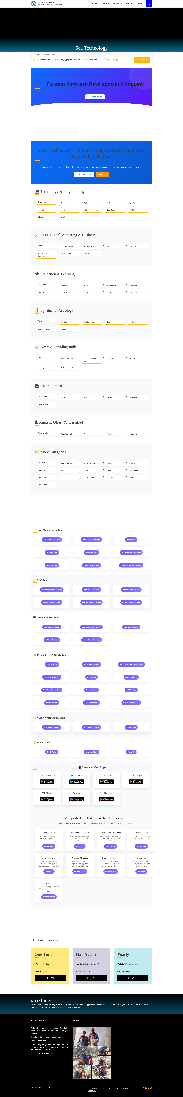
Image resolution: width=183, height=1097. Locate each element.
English (86, 285)
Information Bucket (68, 463)
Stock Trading (66, 253)
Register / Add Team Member (131, 565)
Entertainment (43, 396)
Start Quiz (49, 871)
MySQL (132, 210)
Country (41, 368)
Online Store (134, 247)
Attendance (131, 539)
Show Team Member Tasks (131, 552)
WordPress (65, 210)
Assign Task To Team (91, 565)
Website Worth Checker (131, 590)
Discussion (134, 434)
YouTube (87, 253)
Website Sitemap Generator (52, 590)
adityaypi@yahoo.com (70, 60)
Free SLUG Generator (52, 677)
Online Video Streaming (91, 640)
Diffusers (110, 463)
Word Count (91, 677)
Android (64, 203)
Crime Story (111, 358)
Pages (109, 470)
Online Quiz (134, 292)
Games (109, 397)
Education (42, 284)
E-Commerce (89, 247)
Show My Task (52, 552)
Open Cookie (141, 846)
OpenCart (41, 470)
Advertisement (66, 434)
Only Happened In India (90, 360)
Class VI (87, 292)
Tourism (110, 477)
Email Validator (51, 664)
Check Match (110, 846)
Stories (63, 397)
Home (37, 54)
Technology (42, 202)
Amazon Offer (43, 433)
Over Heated (134, 470)
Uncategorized (43, 484)
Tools (129, 4)
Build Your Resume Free (51, 690)
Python (86, 203)
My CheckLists (51, 565)
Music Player (51, 752)
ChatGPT (133, 463)
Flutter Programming (91, 210)
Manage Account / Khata (91, 539)
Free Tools (102, 174)
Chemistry (133, 285)
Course (109, 292)
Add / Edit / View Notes (52, 539)
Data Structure (112, 210)
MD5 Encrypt (131, 690)
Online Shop (131, 727)
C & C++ (64, 217)
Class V (64, 292)
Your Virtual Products (52, 727)
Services (117, 4)
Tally (62, 470)
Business (110, 247)
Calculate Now (110, 871)
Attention (41, 462)
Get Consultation (95, 97)
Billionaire (133, 397)
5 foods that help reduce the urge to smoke (47, 1037)
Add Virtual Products (91, 727)
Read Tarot (80, 846)
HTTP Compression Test (52, 602)
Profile (95, 4)
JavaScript (133, 203)
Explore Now (49, 846)
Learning (64, 285)
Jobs (85, 434)
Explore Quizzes (49, 897)
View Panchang (79, 871)
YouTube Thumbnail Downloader (131, 664)
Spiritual (64, 322)
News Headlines (91, 752)
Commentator (43, 404)
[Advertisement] (91, 22)
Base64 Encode (91, 690)
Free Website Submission (43, 255)
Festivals (133, 322)
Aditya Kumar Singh (137, 1004)
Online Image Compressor (91, 627)
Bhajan (109, 322)
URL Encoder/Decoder (92, 664)
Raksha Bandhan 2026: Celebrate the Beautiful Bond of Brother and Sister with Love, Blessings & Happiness (49, 1030)
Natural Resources (91, 463)
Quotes (132, 477)
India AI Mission (67, 358)
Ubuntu (41, 217)
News (40, 357)
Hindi (63, 477)
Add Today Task (91, 552)
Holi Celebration (90, 477)
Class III (41, 292)
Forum (109, 434)
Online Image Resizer (51, 627)
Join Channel (93, 60)
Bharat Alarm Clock (38, 1041)
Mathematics (111, 285)
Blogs (139, 4)
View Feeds (141, 871)
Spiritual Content (90, 322)
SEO (40, 245)
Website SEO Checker (91, 590)
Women (132, 358)
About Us (131, 752)
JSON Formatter (131, 677)
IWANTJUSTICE (67, 368)
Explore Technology (84, 174)
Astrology (41, 321)
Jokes (86, 397)
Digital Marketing (67, 247)
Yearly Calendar (51, 703)
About (106, 4)
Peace (63, 329)
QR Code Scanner (51, 640)
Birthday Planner (44, 329)
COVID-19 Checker (91, 703)
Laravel (41, 210)
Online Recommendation (131, 602)
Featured (142, 60)
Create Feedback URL (131, 703)
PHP (108, 203)
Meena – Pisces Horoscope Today (44, 1054)
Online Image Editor (131, 627)
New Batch (42, 477)
